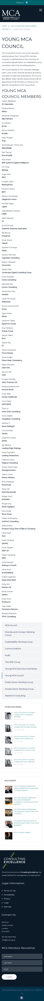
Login (6, 903)
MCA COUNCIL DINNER (22, 832)
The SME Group (12, 662)
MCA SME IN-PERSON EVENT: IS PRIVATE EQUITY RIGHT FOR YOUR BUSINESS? (26, 823)
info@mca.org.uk (8, 940)
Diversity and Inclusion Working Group (20, 633)
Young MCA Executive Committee (21, 669)
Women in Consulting (15, 696)
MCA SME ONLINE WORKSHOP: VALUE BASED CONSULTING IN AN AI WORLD (26, 811)
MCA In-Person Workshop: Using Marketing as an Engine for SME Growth (26, 788)
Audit (7, 655)
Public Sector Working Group (19, 682)
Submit (9, 977)
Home (4, 26)
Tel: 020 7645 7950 (9, 937)
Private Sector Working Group (19, 689)
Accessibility (9, 895)
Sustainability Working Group (19, 642)
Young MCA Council (14, 675)
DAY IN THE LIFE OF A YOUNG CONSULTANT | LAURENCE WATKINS (24, 715)
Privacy (7, 899)
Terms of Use (10, 891)
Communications (13, 648)
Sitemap (7, 907)
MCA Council (11, 625)
